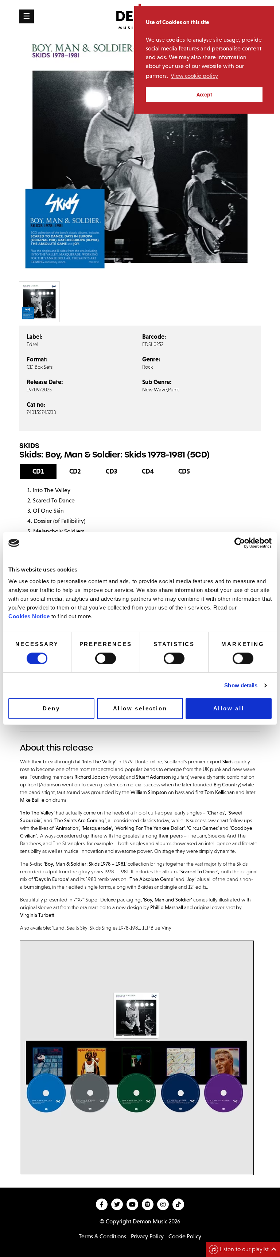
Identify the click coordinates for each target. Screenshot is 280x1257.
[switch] (105, 658)
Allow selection (140, 708)
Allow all (228, 708)
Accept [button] (204, 95)
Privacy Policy (147, 1236)
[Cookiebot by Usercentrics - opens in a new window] (240, 543)
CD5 (184, 471)
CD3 (111, 471)
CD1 (38, 471)
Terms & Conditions (102, 1236)
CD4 (148, 471)
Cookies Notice (29, 616)
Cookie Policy (184, 1236)
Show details (240, 685)
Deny (51, 708)
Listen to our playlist (244, 1249)
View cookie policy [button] (194, 76)
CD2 (75, 471)
